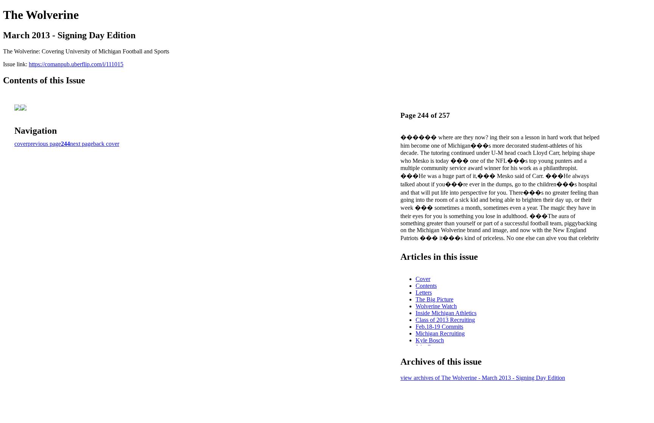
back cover (106, 143)
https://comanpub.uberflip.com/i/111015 (76, 64)
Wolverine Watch (436, 306)
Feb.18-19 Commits (439, 326)
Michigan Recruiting (440, 333)
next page (81, 143)
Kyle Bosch (430, 340)
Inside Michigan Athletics (446, 313)
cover (21, 143)
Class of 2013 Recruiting (445, 320)
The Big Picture (434, 299)
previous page (44, 143)
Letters (424, 292)
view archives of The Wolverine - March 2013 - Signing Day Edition (482, 378)
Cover (423, 279)
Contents (426, 286)
